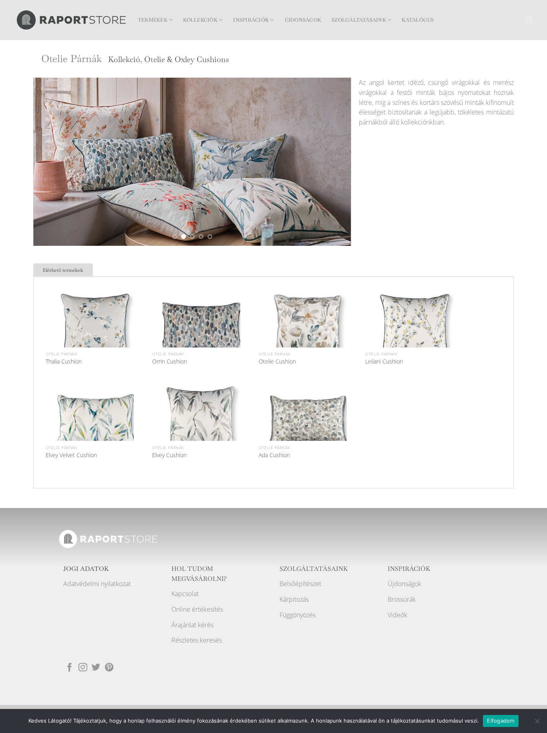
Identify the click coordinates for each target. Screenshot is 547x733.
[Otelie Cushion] (308, 328)
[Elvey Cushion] (201, 421)
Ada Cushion (274, 455)
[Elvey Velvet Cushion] (95, 421)
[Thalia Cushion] (95, 328)
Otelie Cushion (277, 361)
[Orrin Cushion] (201, 328)
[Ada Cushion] (308, 421)
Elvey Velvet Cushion (71, 455)
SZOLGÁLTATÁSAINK (314, 569)
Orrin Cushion (169, 361)
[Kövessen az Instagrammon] (82, 668)
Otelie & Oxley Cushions (186, 59)
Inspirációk (251, 20)
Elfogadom (500, 720)
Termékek (152, 20)
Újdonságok (303, 20)
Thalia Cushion (64, 361)
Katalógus (418, 20)
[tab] (63, 269)
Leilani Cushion (384, 361)
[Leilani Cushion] (415, 328)
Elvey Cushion (169, 455)
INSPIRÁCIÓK (409, 569)
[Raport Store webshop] (71, 19)
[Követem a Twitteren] (96, 668)
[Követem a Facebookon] (69, 668)
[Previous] (49, 162)
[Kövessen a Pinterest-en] (109, 668)
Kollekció (124, 59)
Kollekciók (200, 20)
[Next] (334, 162)
